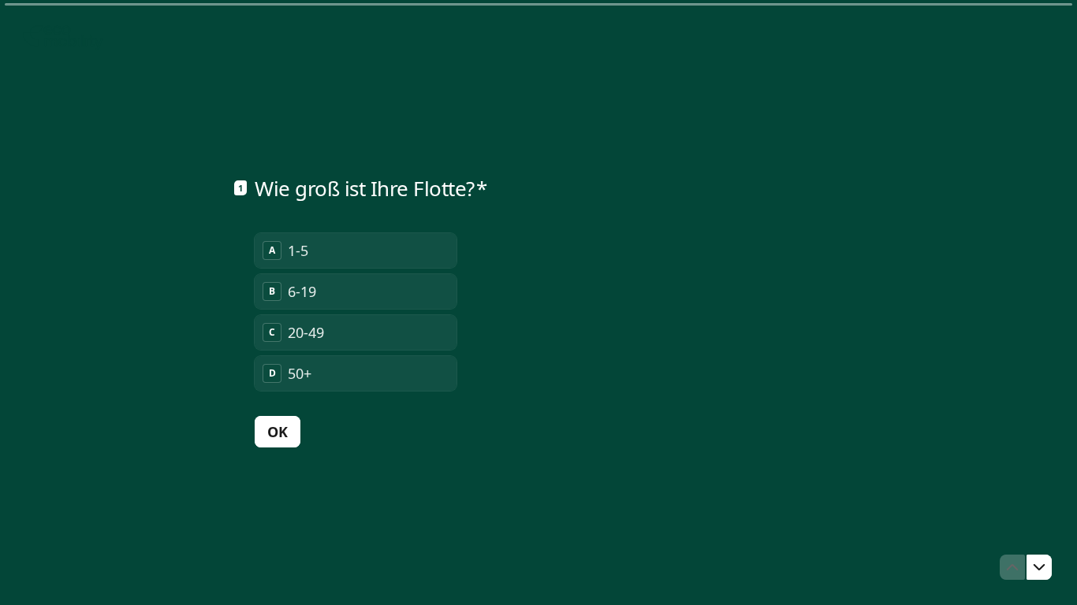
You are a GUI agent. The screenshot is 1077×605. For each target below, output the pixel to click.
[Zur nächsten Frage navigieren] (1039, 567)
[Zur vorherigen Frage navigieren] (1012, 567)
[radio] (356, 250)
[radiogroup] (356, 312)
